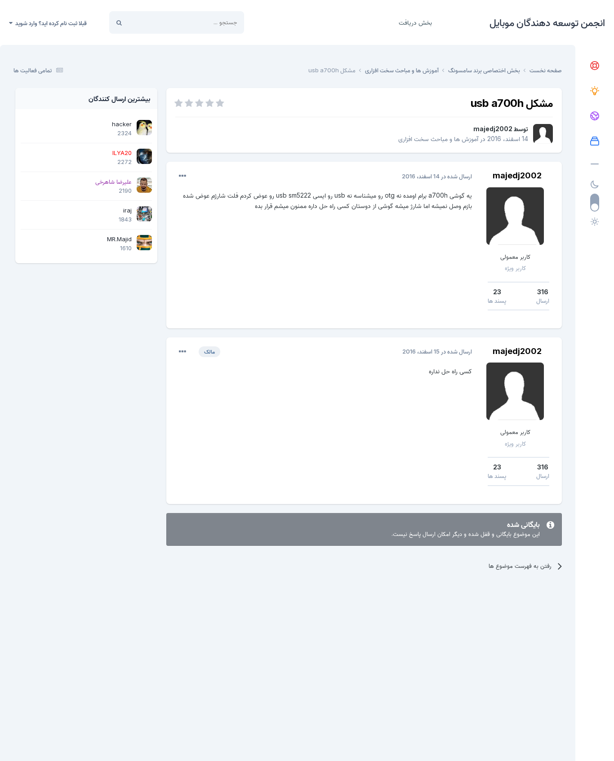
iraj (127, 210)
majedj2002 (492, 129)
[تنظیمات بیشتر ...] (182, 176)
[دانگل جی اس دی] (594, 116)
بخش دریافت (415, 22)
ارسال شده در (437, 176)
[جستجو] (119, 22)
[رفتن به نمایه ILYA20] (144, 156)
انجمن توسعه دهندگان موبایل (547, 22)
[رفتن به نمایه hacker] (144, 127)
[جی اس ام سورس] (594, 91)
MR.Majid (119, 239)
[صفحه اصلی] (594, 66)
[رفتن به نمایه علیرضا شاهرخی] (144, 185)
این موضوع (153, 22)
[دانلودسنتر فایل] (594, 141)
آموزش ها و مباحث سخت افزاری (438, 138)
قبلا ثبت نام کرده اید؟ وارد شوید (50, 23)
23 (497, 292)
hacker (122, 124)
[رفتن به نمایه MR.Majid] (144, 242)
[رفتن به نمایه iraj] (144, 213)
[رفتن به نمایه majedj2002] (543, 134)
